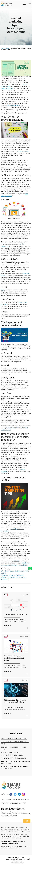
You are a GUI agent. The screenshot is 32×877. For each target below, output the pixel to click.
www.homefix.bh (24, 859)
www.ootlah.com (17, 861)
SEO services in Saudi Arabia (12, 755)
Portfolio (25, 799)
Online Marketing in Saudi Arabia (14, 739)
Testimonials (13, 803)
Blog (7, 48)
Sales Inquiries (18, 846)
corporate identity (13, 105)
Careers (4, 803)
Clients (9, 799)
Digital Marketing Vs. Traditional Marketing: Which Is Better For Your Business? (14, 577)
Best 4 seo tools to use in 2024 (15, 614)
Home (3, 48)
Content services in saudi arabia (13, 758)
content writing (23, 151)
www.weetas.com (11, 859)
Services (16, 799)
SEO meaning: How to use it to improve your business (15, 701)
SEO (13, 565)
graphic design (20, 565)
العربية (24, 4)
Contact (22, 803)
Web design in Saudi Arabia (11, 752)
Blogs (3, 290)
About (3, 799)
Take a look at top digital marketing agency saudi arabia (14, 658)
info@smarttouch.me (6, 846)
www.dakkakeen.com (17, 862)
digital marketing (7, 88)
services (16, 561)
